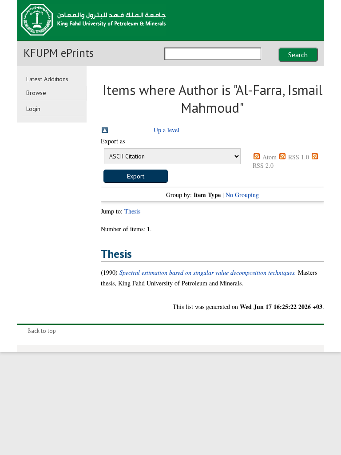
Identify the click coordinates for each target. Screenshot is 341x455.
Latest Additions (47, 79)
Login (33, 109)
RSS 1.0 (298, 157)
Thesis (132, 211)
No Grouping (242, 194)
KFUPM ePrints (59, 53)
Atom (269, 157)
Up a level (166, 130)
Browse (36, 93)
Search (298, 54)
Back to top (42, 331)
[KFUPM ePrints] (93, 38)
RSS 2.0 (263, 165)
